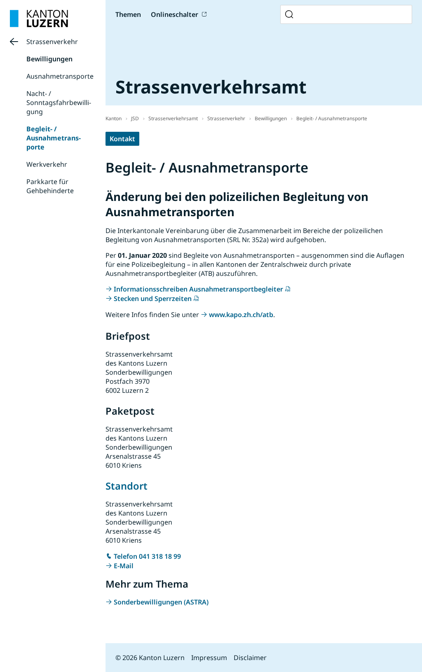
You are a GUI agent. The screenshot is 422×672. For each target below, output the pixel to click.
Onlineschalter (174, 14)
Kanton (114, 118)
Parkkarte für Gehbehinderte (50, 186)
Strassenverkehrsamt (173, 118)
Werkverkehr (46, 164)
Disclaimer (250, 657)
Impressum (209, 657)
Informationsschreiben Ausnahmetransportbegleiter (198, 289)
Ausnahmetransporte (60, 76)
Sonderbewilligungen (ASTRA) (161, 602)
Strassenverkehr (52, 41)
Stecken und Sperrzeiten (153, 298)
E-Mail (124, 565)
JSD (135, 118)
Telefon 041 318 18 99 (147, 556)
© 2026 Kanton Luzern (150, 657)
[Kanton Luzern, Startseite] (39, 18)
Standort (127, 485)
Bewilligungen (49, 58)
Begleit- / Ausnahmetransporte (53, 138)
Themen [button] (128, 14)
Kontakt (122, 138)
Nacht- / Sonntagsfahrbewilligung (58, 102)
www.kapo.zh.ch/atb (241, 314)
